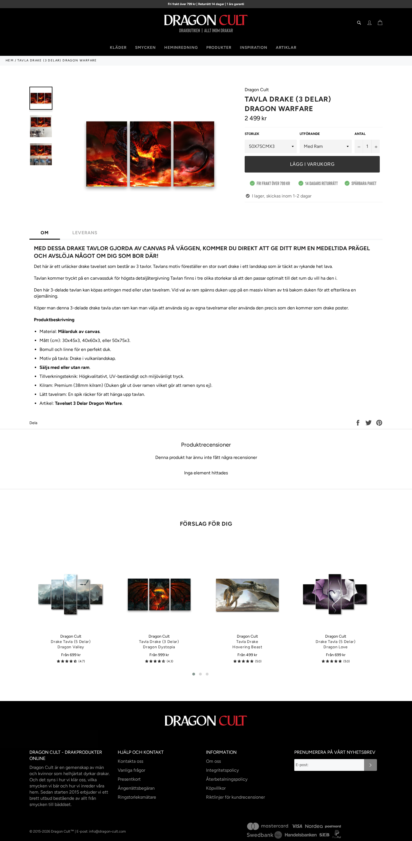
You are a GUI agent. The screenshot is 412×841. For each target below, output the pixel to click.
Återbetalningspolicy (226, 779)
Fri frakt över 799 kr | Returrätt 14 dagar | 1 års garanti (206, 4)
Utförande (310, 134)
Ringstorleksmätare (137, 797)
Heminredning (181, 47)
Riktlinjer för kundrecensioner (235, 797)
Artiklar (286, 47)
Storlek (252, 134)
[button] (67, 661)
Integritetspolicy (222, 770)
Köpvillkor (216, 788)
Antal (360, 134)
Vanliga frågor (131, 770)
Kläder (118, 47)
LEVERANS (85, 232)
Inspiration (253, 47)
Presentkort (129, 779)
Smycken (145, 47)
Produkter (219, 47)
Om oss (213, 761)
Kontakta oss (130, 761)
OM (45, 232)
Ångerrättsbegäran (136, 788)
